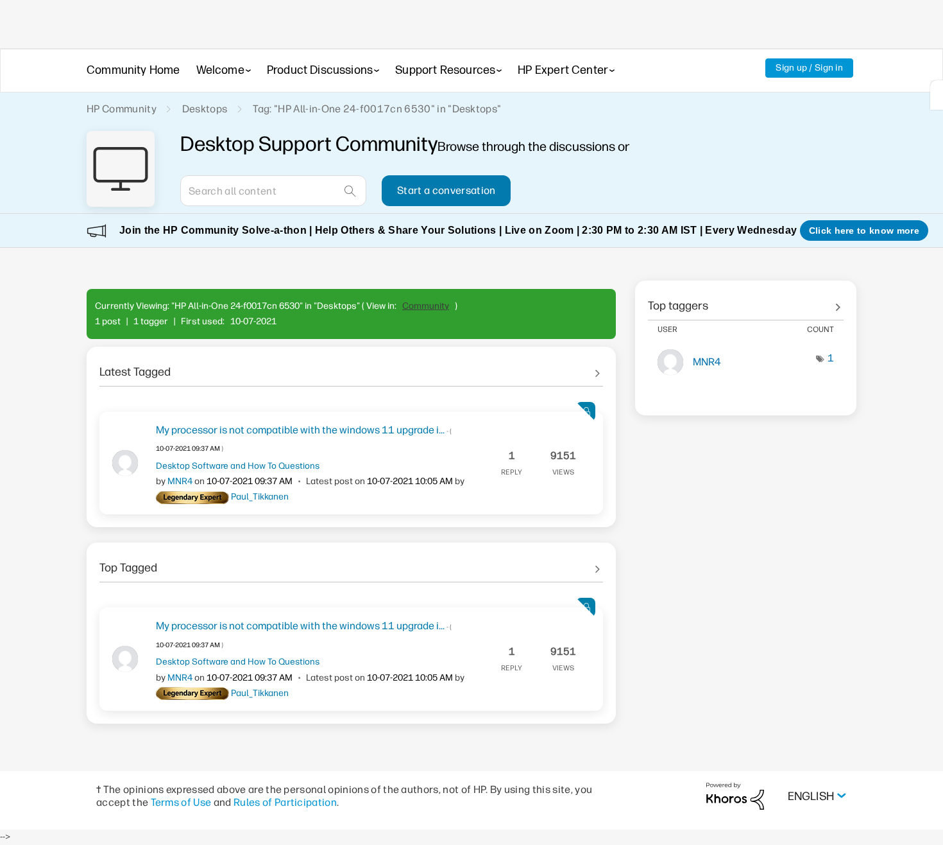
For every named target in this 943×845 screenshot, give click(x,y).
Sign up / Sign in (809, 67)
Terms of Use (181, 802)
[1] (936, 95)
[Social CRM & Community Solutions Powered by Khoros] (735, 795)
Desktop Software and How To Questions (237, 465)
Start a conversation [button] (446, 190)
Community (425, 306)
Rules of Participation (285, 802)
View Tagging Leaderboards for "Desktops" (745, 301)
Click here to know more (864, 230)
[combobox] (273, 190)
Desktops (205, 109)
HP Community (122, 109)
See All (351, 367)
